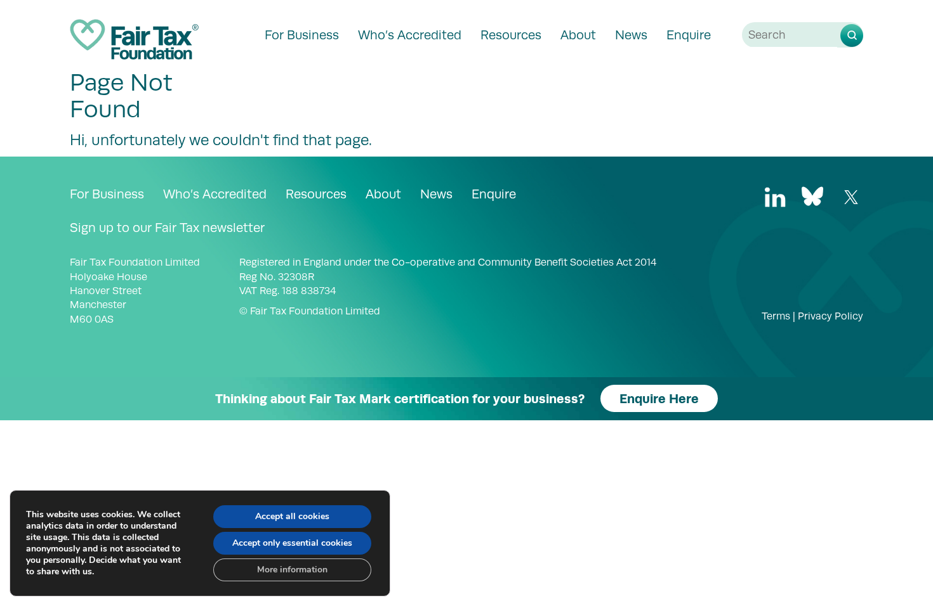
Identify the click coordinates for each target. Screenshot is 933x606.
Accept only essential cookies (292, 543)
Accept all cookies (292, 516)
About (578, 35)
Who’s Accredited (409, 35)
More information (292, 570)
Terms (776, 316)
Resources (510, 35)
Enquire (688, 35)
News (631, 35)
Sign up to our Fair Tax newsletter (167, 228)
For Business (302, 35)
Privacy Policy (830, 316)
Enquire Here (659, 398)
